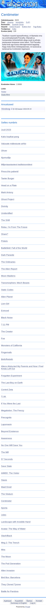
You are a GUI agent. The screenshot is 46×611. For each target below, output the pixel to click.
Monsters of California (11, 345)
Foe (3, 338)
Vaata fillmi (5, 95)
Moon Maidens (8, 276)
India (14, 29)
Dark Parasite (7, 255)
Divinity (4, 206)
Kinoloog (6, 109)
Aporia (4, 508)
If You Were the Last (10, 403)
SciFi (28, 22)
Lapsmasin (6, 424)
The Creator (7, 331)
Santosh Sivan (18, 25)
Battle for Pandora (9, 591)
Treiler (3, 92)
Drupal (27, 607)
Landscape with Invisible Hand (15, 522)
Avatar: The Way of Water (13, 529)
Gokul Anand (14, 27)
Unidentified (7, 213)
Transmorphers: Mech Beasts (15, 283)
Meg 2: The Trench (10, 543)
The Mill (5, 452)
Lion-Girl (5, 304)
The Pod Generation (11, 563)
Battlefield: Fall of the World (14, 248)
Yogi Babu (37, 27)
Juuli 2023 (6, 130)
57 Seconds (7, 459)
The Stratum (7, 494)
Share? (4, 234)
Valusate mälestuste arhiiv (13, 143)
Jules (3, 515)
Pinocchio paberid (9, 171)
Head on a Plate (9, 185)
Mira (3, 549)
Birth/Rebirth (7, 359)
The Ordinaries (8, 262)
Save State (6, 466)
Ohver (4, 150)
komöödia (20, 22)
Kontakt (39, 601)
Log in (32, 603)
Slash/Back (6, 536)
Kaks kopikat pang (10, 137)
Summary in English (19, 603)
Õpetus (29, 601)
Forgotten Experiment (11, 376)
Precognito (6, 417)
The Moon (6, 556)
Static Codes (7, 290)
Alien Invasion (8, 570)
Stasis (4, 480)
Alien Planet (7, 297)
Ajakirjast (7, 601)
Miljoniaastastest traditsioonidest (16, 164)
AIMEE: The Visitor (10, 473)
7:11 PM (5, 324)
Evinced (5, 310)
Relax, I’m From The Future (14, 227)
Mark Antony (7, 192)
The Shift (5, 220)
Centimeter (6, 501)
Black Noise (7, 317)
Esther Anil (26, 27)
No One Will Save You (11, 445)
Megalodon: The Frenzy (12, 410)
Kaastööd (19, 601)
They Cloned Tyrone (11, 584)
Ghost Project (7, 199)
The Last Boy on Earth (12, 382)
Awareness (6, 438)
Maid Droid (6, 487)
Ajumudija (6, 157)
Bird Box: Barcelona (10, 577)
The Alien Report (9, 269)
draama (10, 22)
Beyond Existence (10, 431)
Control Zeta (7, 389)
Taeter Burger (7, 178)
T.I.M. (3, 396)
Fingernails (6, 352)
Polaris (4, 241)
